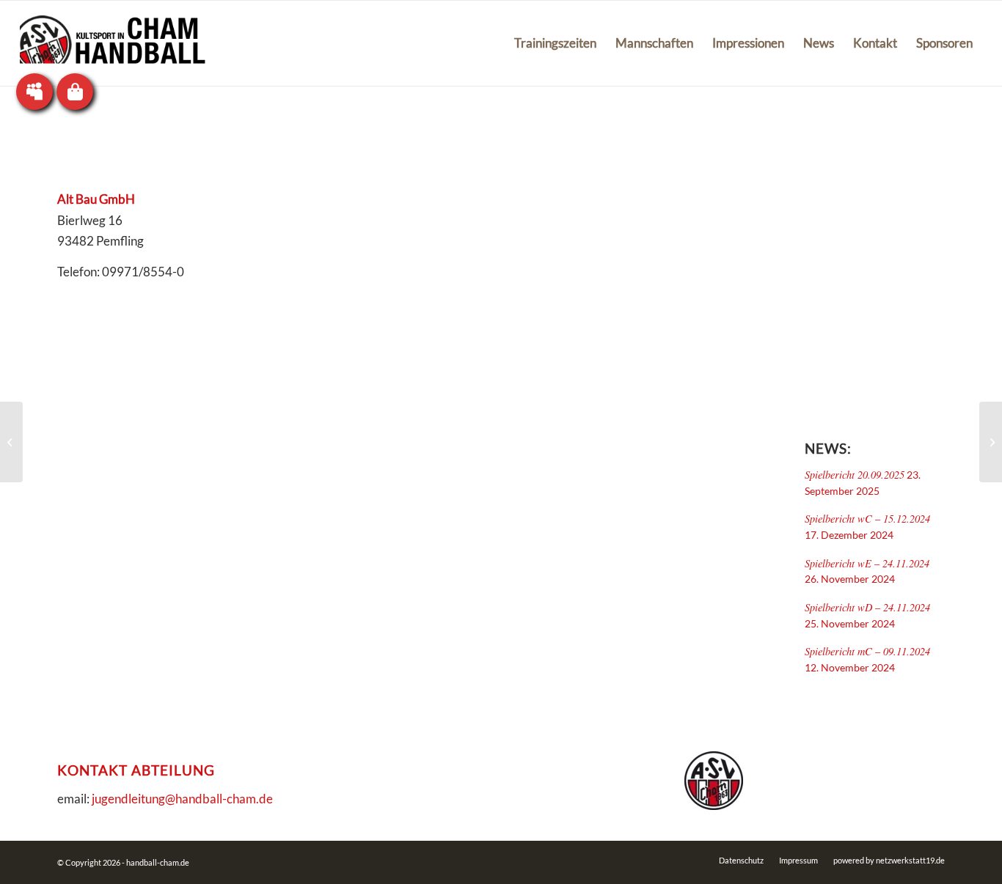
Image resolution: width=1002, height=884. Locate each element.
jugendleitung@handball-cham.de (182, 798)
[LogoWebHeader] (112, 43)
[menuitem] (555, 43)
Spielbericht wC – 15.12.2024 (867, 519)
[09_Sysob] (11, 442)
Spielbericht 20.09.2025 (854, 475)
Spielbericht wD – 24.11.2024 (867, 607)
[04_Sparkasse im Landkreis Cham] (990, 442)
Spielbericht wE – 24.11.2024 (867, 563)
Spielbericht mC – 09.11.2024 (867, 651)
